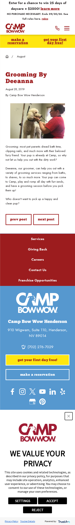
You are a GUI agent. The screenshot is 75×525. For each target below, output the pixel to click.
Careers (37, 259)
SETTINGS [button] (22, 501)
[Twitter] (32, 391)
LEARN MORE (50, 9)
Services (37, 239)
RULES (45, 19)
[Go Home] (7, 56)
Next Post (46, 219)
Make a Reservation (18, 41)
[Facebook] (12, 391)
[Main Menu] (66, 28)
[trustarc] (64, 521)
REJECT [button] (37, 510)
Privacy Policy (11, 521)
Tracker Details (27, 521)
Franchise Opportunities (37, 280)
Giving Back (37, 249)
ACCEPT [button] (52, 501)
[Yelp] (62, 391)
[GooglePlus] (32, 401)
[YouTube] (42, 391)
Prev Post (18, 219)
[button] (68, 416)
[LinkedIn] (52, 391)
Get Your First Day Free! (55, 41)
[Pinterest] (42, 401)
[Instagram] (22, 391)
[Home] (15, 28)
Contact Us (37, 270)
